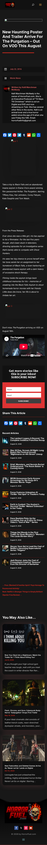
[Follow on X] (21, 828)
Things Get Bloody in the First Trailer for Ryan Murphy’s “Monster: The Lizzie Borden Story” (27, 534)
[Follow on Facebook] (16, 828)
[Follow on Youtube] (31, 828)
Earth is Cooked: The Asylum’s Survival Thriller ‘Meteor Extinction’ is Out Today (27, 506)
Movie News (15, 78)
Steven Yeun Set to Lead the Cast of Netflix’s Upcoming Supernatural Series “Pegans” (27, 548)
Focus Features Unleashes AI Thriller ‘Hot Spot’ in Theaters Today (27, 493)
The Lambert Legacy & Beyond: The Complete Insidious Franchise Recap (27, 439)
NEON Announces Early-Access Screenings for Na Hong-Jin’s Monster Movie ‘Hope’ (25, 480)
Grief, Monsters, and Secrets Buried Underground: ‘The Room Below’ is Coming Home (27, 466)
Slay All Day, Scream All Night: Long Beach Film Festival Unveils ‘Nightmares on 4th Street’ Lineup (27, 452)
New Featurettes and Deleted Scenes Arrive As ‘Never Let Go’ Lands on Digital (23, 767)
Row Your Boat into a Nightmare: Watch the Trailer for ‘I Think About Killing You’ (23, 656)
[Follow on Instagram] (26, 828)
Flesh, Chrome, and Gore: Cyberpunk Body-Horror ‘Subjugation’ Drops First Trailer (23, 711)
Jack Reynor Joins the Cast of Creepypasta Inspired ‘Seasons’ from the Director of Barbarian (25, 562)
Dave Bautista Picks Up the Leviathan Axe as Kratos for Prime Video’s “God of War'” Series (26, 520)
